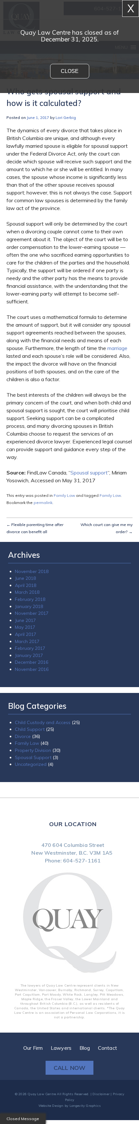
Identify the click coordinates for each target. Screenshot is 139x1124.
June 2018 (25, 572)
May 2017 (25, 613)
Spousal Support (33, 729)
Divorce (23, 711)
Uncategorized (31, 735)
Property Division (33, 723)
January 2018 (29, 595)
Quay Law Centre (41, 1063)
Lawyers (61, 1017)
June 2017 (25, 607)
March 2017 (27, 624)
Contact (107, 1017)
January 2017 (29, 636)
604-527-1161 (82, 830)
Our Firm (33, 1017)
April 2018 (25, 578)
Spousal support (89, 472)
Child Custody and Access (42, 700)
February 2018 (30, 589)
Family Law (64, 494)
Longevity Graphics (85, 1075)
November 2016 (31, 648)
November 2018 (31, 566)
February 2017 (30, 630)
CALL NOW (70, 1037)
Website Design (51, 1075)
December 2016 (31, 642)
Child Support (30, 705)
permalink (43, 500)
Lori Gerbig (66, 117)
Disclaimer (101, 1063)
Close (70, 71)
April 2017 (25, 619)
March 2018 (27, 584)
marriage (117, 348)
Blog (85, 1017)
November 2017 (31, 601)
